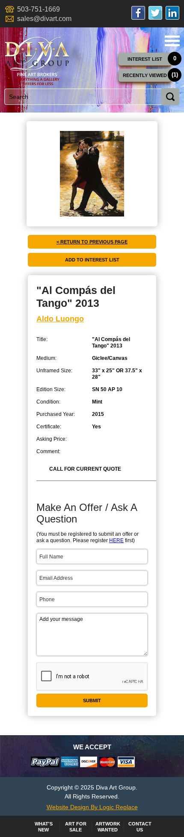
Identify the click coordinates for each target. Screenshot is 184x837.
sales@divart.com (44, 18)
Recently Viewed (145, 75)
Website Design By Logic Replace (92, 807)
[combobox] (89, 97)
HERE (116, 540)
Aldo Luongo (60, 319)
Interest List (145, 59)
